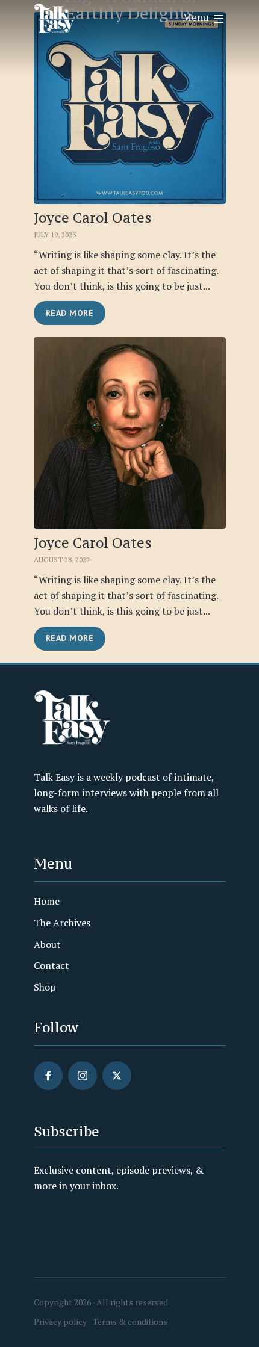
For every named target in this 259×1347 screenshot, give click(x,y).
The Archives (62, 922)
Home (47, 901)
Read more (70, 313)
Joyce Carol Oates (93, 218)
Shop (45, 987)
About (47, 944)
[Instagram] (82, 1075)
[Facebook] (48, 1075)
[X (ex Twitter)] (116, 1075)
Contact (51, 965)
